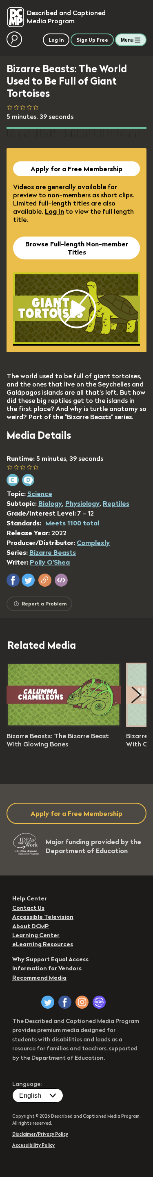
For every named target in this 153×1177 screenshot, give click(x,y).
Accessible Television (42, 916)
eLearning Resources (42, 944)
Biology (50, 503)
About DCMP (30, 926)
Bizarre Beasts (52, 552)
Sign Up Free (92, 40)
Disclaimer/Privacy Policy (40, 1134)
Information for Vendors (47, 968)
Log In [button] (56, 40)
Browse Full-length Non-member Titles (76, 248)
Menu (127, 40)
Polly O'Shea (50, 562)
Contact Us (28, 907)
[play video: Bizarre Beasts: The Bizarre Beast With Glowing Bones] (64, 724)
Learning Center (36, 935)
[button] (13, 580)
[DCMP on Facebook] (64, 1002)
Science (39, 493)
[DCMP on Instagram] (82, 1002)
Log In (54, 211)
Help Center (29, 898)
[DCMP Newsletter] (99, 1002)
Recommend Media (39, 977)
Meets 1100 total (72, 523)
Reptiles (116, 503)
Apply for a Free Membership (76, 169)
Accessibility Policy (33, 1145)
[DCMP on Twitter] (47, 1002)
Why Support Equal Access (50, 959)
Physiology (82, 503)
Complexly (93, 542)
